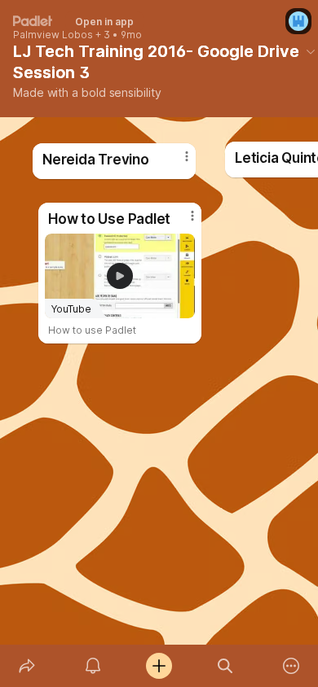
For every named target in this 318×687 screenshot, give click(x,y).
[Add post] (158, 666)
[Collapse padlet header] (311, 51)
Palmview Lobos (53, 35)
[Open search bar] (225, 666)
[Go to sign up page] (298, 21)
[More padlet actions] (291, 666)
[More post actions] (176, 163)
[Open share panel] (26, 666)
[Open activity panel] (92, 666)
